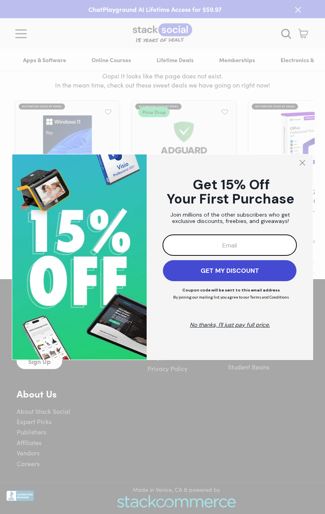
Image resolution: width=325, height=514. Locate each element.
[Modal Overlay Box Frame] (162, 257)
